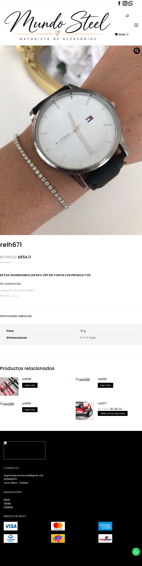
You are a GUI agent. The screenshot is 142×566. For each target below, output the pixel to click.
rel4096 (102, 379)
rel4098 (26, 379)
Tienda (7, 503)
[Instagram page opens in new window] (124, 3)
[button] (136, 50)
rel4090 (26, 403)
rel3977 (102, 403)
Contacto (8, 507)
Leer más (30, 385)
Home (7, 499)
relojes (15, 296)
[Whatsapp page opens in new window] (130, 3)
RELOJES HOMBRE (24, 290)
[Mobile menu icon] (136, 25)
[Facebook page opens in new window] (118, 3)
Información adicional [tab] (15, 316)
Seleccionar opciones (112, 413)
